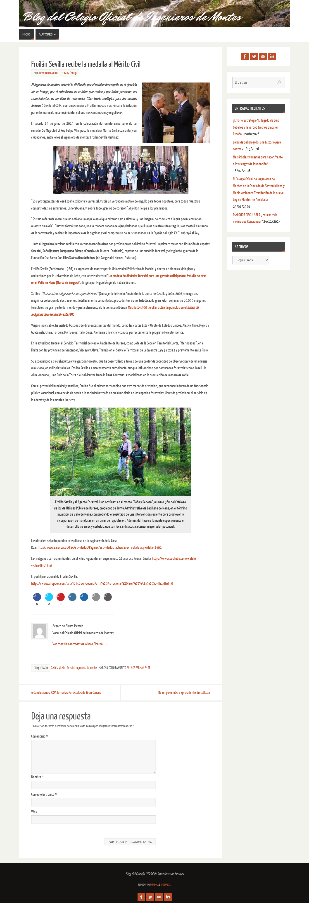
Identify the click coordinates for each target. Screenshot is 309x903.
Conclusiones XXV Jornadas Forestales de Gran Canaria (66, 693)
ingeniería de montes (86, 668)
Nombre (37, 777)
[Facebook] (245, 56)
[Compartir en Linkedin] (72, 599)
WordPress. (166, 884)
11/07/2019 (69, 73)
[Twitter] (254, 56)
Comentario (39, 736)
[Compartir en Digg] (84, 599)
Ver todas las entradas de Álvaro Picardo (79, 644)
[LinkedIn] (272, 56)
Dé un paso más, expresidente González (184, 693)
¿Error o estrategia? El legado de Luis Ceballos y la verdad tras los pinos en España (256, 127)
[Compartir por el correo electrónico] (96, 599)
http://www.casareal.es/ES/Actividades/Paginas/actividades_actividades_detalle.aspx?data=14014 (101, 547)
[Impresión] (108, 599)
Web (34, 812)
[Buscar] (279, 82)
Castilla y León (58, 668)
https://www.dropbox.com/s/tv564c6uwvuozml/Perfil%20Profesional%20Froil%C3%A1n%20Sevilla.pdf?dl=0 (102, 583)
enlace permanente (138, 668)
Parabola (154, 884)
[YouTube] (263, 56)
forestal (71, 668)
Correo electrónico (44, 794)
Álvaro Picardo (47, 73)
